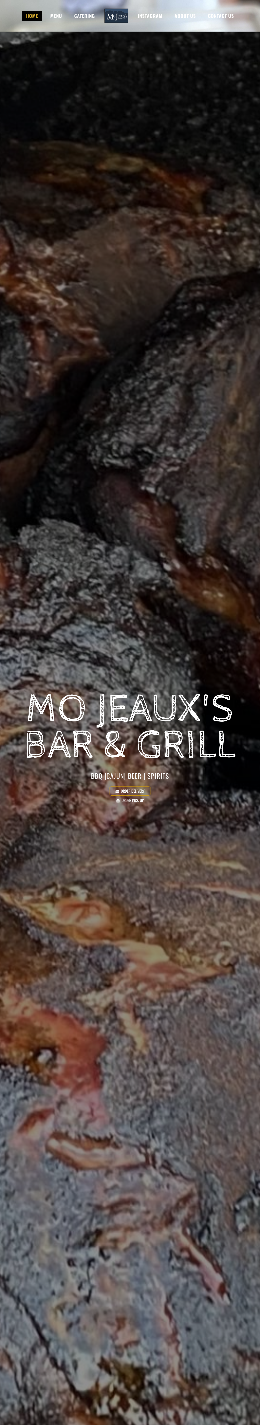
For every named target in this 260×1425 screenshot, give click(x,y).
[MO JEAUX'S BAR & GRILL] (116, 16)
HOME (32, 15)
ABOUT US (185, 15)
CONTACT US (221, 15)
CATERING (84, 15)
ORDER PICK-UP (133, 800)
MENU (56, 15)
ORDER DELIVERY (133, 791)
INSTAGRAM (150, 15)
